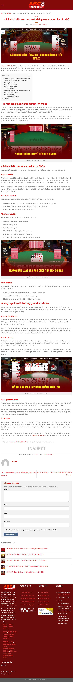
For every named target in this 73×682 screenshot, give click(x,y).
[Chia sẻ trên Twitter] (34, 448)
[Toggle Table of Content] (28, 76)
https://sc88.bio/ (8, 649)
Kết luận (6, 99)
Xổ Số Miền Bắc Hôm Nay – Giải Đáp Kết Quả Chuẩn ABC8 (25, 572)
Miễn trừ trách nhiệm (28, 602)
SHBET (5, 624)
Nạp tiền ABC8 (44, 602)
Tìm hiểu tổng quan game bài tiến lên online (17, 78)
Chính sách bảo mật (27, 595)
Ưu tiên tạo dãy (11, 94)
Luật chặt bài (10, 88)
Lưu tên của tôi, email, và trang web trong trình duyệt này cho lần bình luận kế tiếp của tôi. (31, 530)
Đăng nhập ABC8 (45, 598)
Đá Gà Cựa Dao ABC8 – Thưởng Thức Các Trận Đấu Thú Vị (25, 554)
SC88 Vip (6, 651)
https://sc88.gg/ (8, 655)
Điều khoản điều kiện (28, 598)
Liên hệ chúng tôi (26, 592)
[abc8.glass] (36, 4)
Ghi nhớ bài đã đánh (12, 93)
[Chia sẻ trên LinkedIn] (44, 448)
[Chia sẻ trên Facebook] (31, 448)
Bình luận (7, 489)
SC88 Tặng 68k (8, 642)
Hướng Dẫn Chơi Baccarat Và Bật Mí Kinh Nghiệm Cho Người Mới (27, 548)
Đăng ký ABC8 (44, 595)
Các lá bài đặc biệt (12, 84)
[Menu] (2, 5)
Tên (5, 505)
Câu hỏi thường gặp (27, 605)
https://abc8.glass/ (38, 435)
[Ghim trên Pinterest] (41, 448)
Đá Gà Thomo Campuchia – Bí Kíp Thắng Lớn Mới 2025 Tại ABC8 (27, 566)
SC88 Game (7, 644)
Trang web (7, 521)
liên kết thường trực (48, 454)
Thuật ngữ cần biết (12, 86)
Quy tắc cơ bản (11, 83)
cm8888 (11, 634)
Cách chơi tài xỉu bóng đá (18, 442)
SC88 (5, 658)
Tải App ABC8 (44, 592)
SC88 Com (7, 653)
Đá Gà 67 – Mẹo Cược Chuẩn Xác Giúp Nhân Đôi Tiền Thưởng (26, 560)
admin (45, 24)
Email (6, 513)
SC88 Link (13, 651)
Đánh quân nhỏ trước (13, 96)
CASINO (8, 13)
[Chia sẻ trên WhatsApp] (28, 448)
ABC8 (3, 13)
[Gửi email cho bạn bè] (38, 448)
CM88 (5, 632)
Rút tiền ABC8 (44, 605)
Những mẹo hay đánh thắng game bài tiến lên (17, 91)
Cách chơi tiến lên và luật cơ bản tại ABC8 (16, 81)
